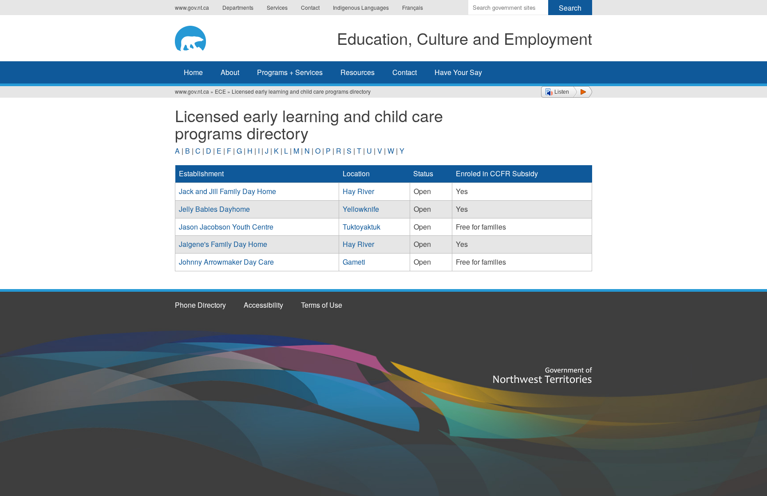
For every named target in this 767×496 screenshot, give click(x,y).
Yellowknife (361, 209)
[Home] (197, 37)
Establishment (201, 173)
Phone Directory (200, 305)
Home (193, 72)
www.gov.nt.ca (192, 7)
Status (423, 173)
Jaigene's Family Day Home (223, 244)
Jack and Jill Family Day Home (227, 191)
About (230, 72)
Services (277, 7)
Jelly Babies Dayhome (214, 209)
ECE (220, 91)
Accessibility (263, 305)
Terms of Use (321, 305)
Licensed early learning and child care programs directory (301, 91)
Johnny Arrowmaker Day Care (226, 262)
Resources (357, 72)
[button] (566, 92)
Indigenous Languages (361, 7)
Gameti (354, 262)
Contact (310, 7)
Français (412, 7)
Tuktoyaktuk (361, 227)
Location (356, 173)
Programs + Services (290, 72)
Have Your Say (458, 72)
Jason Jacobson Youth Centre (226, 227)
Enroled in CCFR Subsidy (497, 173)
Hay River (358, 191)
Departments (237, 7)
